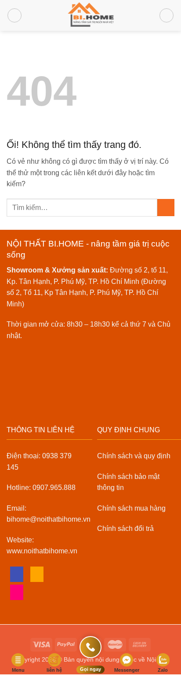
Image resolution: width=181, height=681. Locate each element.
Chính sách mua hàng (131, 508)
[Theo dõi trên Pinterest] (17, 592)
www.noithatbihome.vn (42, 551)
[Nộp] (165, 207)
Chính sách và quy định (133, 456)
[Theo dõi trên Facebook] (17, 574)
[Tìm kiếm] (166, 15)
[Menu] (14, 15)
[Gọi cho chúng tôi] (57, 574)
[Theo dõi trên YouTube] (37, 592)
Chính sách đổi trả (125, 528)
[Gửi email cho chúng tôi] (37, 574)
